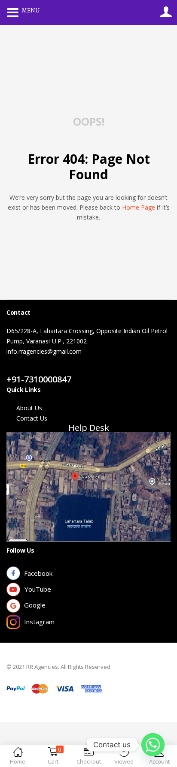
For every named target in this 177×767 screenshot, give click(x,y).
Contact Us (31, 369)
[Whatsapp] (153, 744)
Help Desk (88, 427)
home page (138, 207)
